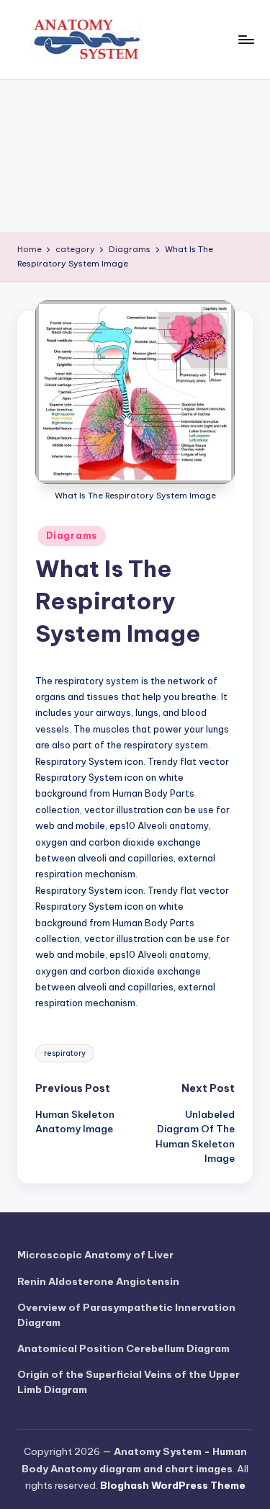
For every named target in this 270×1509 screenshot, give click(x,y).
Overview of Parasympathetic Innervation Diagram (126, 1314)
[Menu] (245, 39)
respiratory (65, 1053)
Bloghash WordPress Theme (173, 1485)
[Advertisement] (135, 156)
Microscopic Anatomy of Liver (95, 1254)
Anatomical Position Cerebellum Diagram (123, 1348)
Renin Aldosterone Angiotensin (98, 1281)
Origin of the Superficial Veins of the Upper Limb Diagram (128, 1381)
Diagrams (71, 535)
